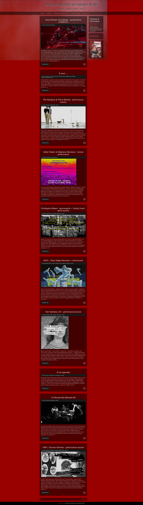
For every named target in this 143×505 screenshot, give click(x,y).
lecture (48, 157)
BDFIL (50, 263)
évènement (48, 25)
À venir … (63, 73)
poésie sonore (61, 450)
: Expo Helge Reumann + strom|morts (63, 260)
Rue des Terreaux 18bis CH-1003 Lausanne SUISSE (94, 24)
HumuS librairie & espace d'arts (71, 4)
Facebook (94, 35)
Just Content (61, 503)
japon (51, 314)
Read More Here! (45, 64)
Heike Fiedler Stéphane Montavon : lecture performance (63, 153)
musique (54, 213)
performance (52, 25)
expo (51, 76)
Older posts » (83, 499)
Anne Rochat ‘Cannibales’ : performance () (63, 21)
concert (44, 25)
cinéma (44, 375)
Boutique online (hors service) (61, 13)
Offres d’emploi (86, 13)
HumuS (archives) (75, 13)
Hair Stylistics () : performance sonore (63, 312)
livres (57, 76)
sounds (51, 77)
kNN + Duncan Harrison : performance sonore (63, 447)
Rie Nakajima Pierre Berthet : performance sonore (63, 100)
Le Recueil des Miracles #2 (63, 397)
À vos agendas (63, 372)
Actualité (49, 13)
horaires (54, 76)
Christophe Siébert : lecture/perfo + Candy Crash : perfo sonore (63, 209)
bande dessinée (45, 263)
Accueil (42, 13)
